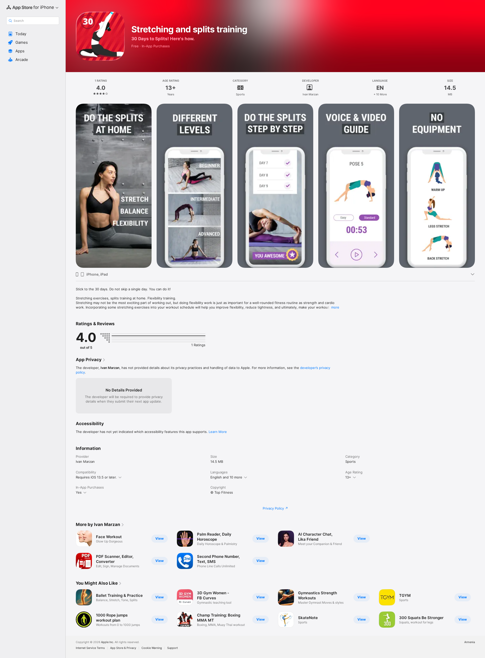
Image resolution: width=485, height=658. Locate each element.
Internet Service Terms (90, 648)
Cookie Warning (151, 648)
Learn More (218, 432)
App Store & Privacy (123, 648)
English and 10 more (226, 477)
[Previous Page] (70, 608)
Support (172, 648)
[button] (33, 34)
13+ (348, 477)
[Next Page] (479, 608)
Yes (79, 492)
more (335, 307)
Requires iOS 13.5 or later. (96, 477)
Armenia (469, 642)
